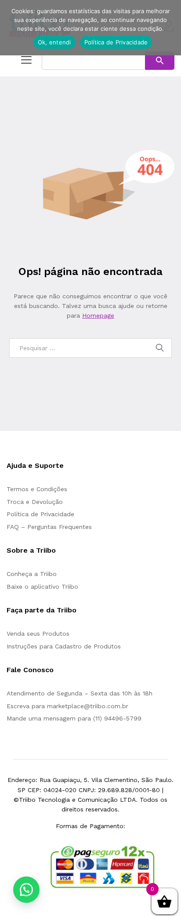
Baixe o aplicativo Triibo (42, 586)
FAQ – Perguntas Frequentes (49, 526)
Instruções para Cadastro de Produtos (64, 646)
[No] (170, 27)
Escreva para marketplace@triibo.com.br (67, 706)
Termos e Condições (37, 488)
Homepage (98, 315)
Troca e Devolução (35, 501)
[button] (26, 889)
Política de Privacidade (40, 514)
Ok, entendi (54, 42)
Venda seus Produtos (38, 633)
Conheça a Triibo (32, 573)
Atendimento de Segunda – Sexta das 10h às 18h (79, 693)
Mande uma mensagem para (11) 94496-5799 (74, 718)
